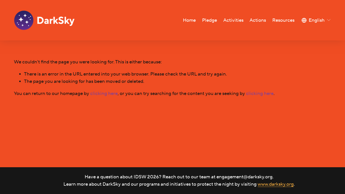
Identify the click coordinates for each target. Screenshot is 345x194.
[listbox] (316, 20)
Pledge (209, 20)
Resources (283, 20)
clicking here (104, 93)
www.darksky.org (276, 184)
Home (189, 20)
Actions (258, 20)
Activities (233, 20)
